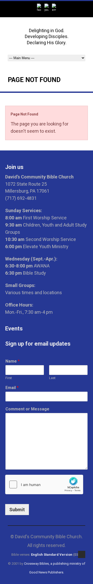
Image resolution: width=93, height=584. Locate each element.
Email (12, 387)
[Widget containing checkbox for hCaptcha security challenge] (44, 484)
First (8, 378)
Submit (17, 509)
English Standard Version (51, 554)
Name (12, 361)
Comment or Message (27, 409)
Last (52, 378)
